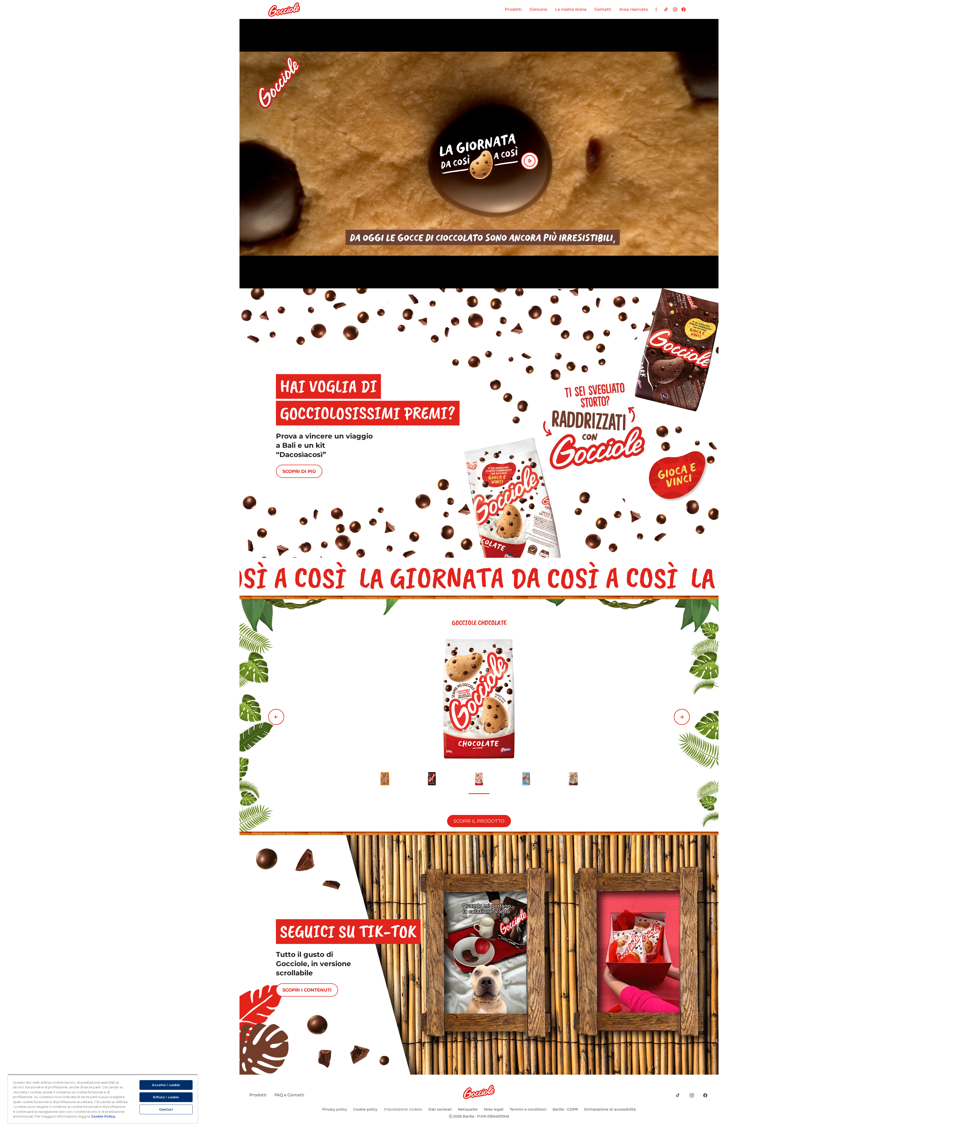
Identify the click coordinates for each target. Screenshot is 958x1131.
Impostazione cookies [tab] (403, 1109)
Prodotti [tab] (513, 9)
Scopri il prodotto (479, 821)
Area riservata (633, 9)
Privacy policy (334, 1109)
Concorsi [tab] (538, 9)
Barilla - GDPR (565, 1109)
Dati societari (440, 1109)
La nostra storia (571, 9)
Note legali (493, 1109)
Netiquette (468, 1109)
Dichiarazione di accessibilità (610, 1109)
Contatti (603, 9)
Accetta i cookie (166, 1085)
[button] (276, 717)
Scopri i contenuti (307, 990)
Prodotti (257, 1095)
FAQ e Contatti (289, 1095)
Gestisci (166, 1109)
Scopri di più (299, 471)
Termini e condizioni (528, 1109)
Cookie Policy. (103, 1116)
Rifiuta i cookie (166, 1097)
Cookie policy (365, 1109)
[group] (479, 715)
